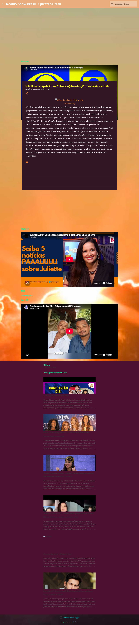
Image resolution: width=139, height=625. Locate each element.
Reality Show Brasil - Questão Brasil (33, 4)
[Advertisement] (69, 208)
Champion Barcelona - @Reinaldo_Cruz (57, 554)
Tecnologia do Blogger (70, 617)
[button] (27, 93)
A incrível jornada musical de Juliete (56, 396)
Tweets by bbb (27, 296)
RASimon (75, 622)
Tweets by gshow (49, 367)
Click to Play (69, 104)
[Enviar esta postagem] (27, 163)
